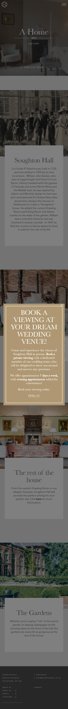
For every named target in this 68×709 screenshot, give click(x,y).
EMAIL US (34, 396)
